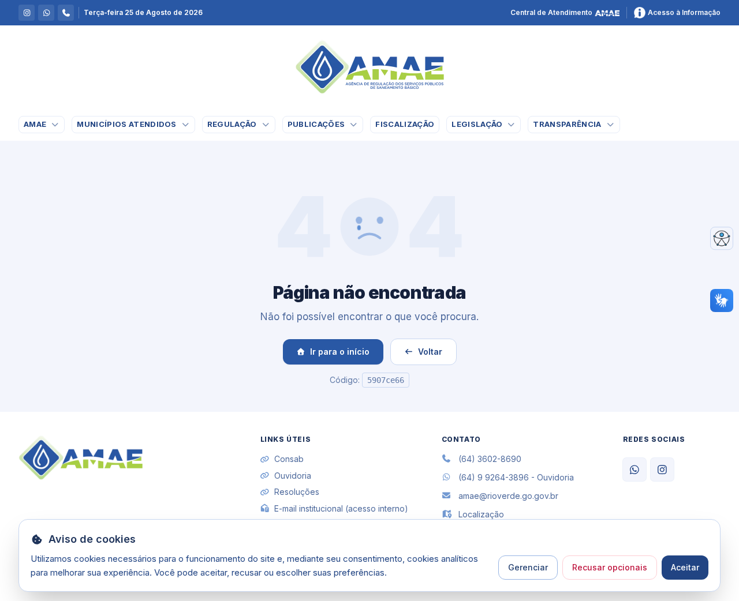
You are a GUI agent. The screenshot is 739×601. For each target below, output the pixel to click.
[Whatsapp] (634, 469)
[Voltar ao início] (80, 458)
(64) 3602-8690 (489, 459)
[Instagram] (662, 469)
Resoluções (296, 492)
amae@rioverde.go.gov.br (508, 496)
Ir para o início (340, 351)
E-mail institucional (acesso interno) (341, 508)
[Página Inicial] (369, 67)
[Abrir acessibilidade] (721, 238)
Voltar (430, 351)
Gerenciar (528, 567)
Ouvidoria (292, 475)
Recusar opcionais (609, 567)
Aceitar (685, 567)
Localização (481, 514)
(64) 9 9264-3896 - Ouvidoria (516, 477)
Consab (289, 459)
